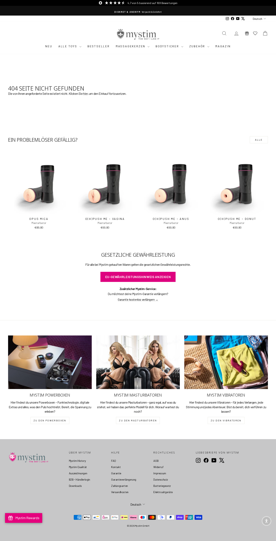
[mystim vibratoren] (226, 362)
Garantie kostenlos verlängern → (138, 299)
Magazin (223, 46)
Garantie (116, 473)
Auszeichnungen (78, 473)
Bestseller (98, 46)
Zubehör (197, 46)
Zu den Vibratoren (226, 420)
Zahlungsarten (119, 485)
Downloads (75, 485)
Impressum (159, 473)
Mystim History (77, 460)
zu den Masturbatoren (138, 420)
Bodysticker (168, 46)
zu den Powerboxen (50, 420)
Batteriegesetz (162, 485)
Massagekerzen (131, 46)
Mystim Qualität (78, 467)
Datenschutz (160, 479)
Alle (259, 139)
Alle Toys (68, 46)
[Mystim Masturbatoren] (138, 362)
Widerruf (158, 467)
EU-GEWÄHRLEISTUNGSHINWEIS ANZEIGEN (138, 277)
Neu (48, 46)
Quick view (39, 210)
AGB (155, 460)
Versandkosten (120, 492)
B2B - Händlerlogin (79, 479)
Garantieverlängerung (123, 479)
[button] (266, 521)
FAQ (113, 460)
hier (85, 93)
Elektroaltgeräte (163, 492)
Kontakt (116, 467)
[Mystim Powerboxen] (50, 362)
